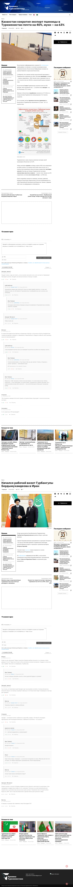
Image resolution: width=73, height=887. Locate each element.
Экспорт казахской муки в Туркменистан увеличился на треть (27, 443)
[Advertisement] (26, 213)
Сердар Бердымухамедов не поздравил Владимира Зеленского (8, 81)
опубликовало (44, 65)
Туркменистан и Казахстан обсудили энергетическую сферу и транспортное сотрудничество (64, 446)
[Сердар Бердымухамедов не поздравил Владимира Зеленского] (56, 108)
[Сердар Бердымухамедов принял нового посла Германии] (56, 116)
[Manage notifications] (67, 884)
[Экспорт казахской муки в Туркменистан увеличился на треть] (27, 435)
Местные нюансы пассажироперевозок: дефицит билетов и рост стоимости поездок (8, 99)
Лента (2, 18)
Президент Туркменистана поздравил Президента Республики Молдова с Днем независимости (62, 85)
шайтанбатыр (16, 302)
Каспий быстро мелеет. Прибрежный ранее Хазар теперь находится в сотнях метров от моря (40, 196)
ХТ (3, 69)
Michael (12, 347)
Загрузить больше (62, 132)
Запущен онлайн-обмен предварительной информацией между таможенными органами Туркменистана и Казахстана (9, 446)
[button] (70, 15)
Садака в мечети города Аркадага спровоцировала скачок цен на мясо (8, 72)
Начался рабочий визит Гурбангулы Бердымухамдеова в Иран (11, 195)
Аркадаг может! (14, 287)
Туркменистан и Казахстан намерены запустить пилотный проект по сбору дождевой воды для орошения (44, 446)
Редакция (4, 28)
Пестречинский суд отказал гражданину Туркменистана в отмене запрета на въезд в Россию (65, 100)
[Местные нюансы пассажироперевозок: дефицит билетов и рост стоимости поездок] (56, 124)
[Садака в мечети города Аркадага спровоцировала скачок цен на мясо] (56, 91)
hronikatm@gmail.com (36, 875)
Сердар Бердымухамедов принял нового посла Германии (8, 90)
